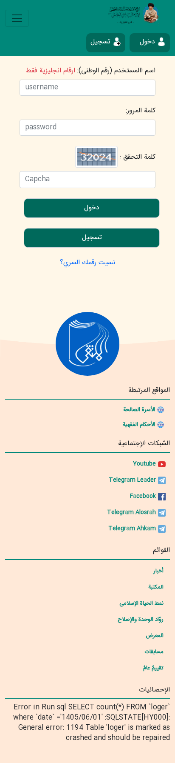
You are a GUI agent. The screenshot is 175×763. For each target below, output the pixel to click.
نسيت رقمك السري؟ (87, 263)
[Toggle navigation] (17, 18)
